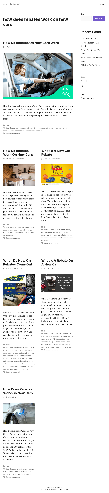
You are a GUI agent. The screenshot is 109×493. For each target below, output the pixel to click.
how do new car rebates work (17, 128)
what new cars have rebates (31, 131)
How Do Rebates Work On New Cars (18, 153)
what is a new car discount (51, 238)
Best (83, 77)
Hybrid (84, 85)
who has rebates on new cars (17, 369)
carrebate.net (11, 4)
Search (84, 14)
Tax (82, 94)
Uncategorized (87, 98)
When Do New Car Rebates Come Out (17, 262)
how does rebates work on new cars (44, 128)
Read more (27, 218)
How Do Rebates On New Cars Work (31, 43)
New (7, 125)
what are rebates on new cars (19, 474)
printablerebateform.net (59, 490)
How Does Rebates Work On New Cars (18, 391)
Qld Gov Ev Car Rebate (91, 65)
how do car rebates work (15, 227)
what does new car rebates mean (58, 235)
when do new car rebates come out (20, 364)
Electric (84, 81)
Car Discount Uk (88, 38)
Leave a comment (13, 133)
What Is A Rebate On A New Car (57, 262)
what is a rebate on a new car (59, 347)
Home (101, 4)
